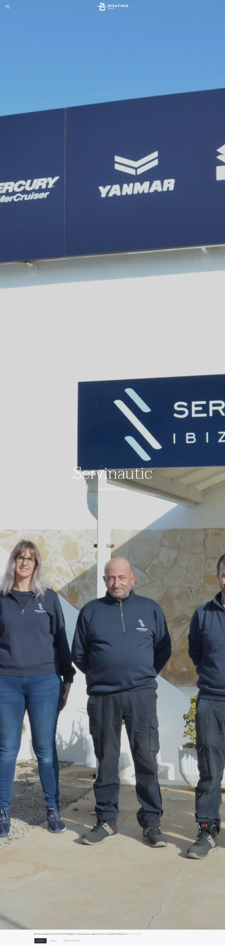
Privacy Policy (134, 933)
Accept (40, 941)
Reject (54, 941)
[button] (7, 7)
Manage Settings (72, 941)
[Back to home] (112, 7)
